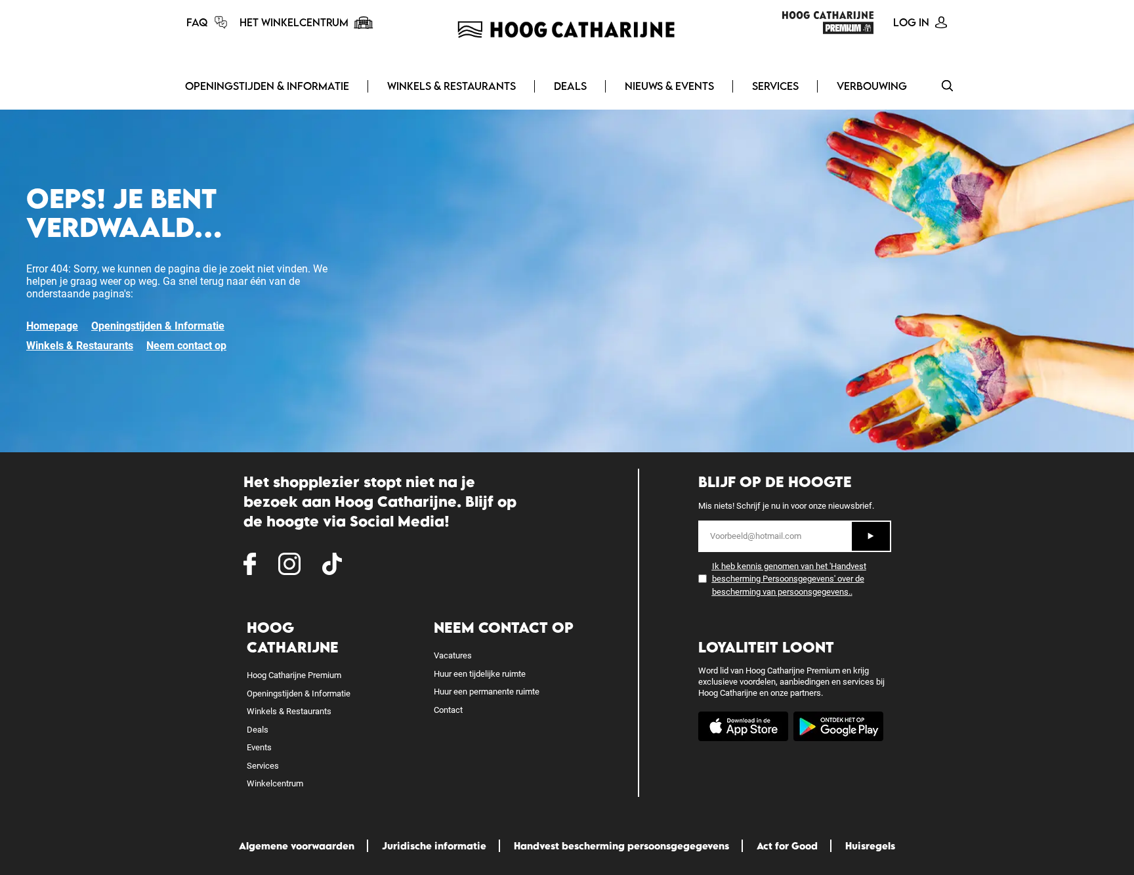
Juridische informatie (434, 845)
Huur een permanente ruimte (486, 691)
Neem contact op (186, 345)
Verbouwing (872, 86)
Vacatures (453, 655)
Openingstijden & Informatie (267, 86)
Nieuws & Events (669, 86)
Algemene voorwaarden (296, 845)
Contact (448, 710)
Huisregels (870, 845)
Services (775, 86)
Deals (570, 86)
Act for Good (787, 845)
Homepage (52, 326)
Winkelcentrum (275, 783)
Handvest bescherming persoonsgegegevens (621, 845)
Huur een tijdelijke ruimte (480, 674)
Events (259, 747)
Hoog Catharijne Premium (294, 675)
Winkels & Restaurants (451, 86)
